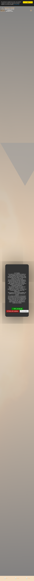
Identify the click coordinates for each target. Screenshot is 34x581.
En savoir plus (16, 4)
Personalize (24, 311)
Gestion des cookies (17, 302)
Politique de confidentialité (18, 301)
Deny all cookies (13, 311)
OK (27, 2)
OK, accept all (18, 308)
